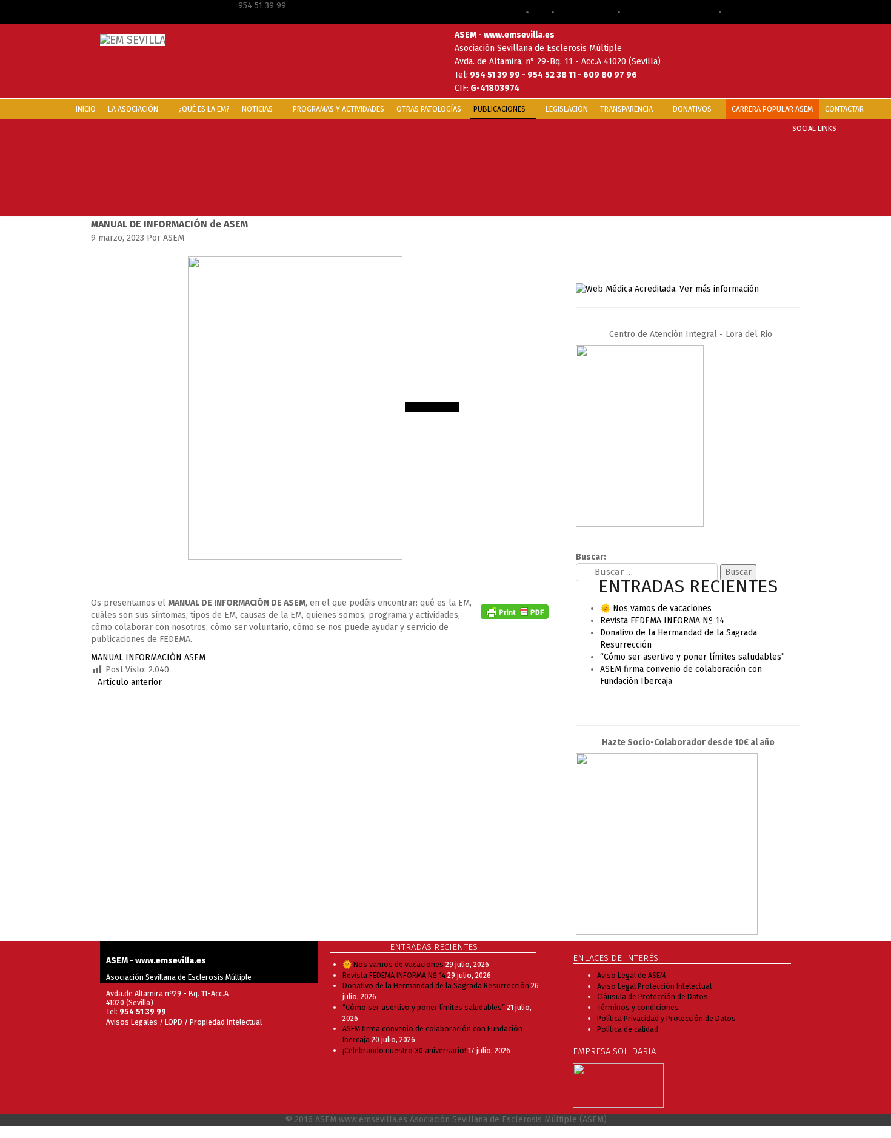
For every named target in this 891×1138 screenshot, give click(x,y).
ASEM (548, 11)
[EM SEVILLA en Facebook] (667, 703)
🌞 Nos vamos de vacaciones (656, 608)
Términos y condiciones (638, 1007)
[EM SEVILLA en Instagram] (708, 703)
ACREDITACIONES (594, 11)
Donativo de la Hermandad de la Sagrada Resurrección (435, 985)
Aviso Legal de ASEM (631, 975)
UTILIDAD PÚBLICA (764, 11)
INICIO (86, 108)
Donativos (693, 108)
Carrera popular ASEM (772, 108)
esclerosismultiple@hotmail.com (162, 6)
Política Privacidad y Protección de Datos (666, 1018)
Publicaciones (500, 108)
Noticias (258, 108)
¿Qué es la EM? (204, 108)
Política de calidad (627, 1029)
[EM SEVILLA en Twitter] (694, 703)
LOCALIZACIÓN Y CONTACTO (677, 11)
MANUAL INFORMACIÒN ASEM (148, 657)
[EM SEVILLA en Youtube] (681, 703)
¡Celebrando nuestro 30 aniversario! (404, 1050)
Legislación (567, 108)
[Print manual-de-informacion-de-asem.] (547, 572)
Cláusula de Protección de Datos (652, 996)
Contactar (844, 108)
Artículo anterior (130, 682)
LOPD (174, 1021)
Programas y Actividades (338, 108)
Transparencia (627, 108)
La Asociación (134, 108)
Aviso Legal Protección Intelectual (654, 986)
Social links (814, 128)
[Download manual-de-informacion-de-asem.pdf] (516, 572)
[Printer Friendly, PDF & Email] (515, 611)
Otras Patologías (428, 108)
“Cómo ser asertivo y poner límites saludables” (692, 657)
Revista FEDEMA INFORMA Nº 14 (662, 620)
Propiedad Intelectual (226, 1021)
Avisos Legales (132, 1021)
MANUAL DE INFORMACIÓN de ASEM (169, 224)
